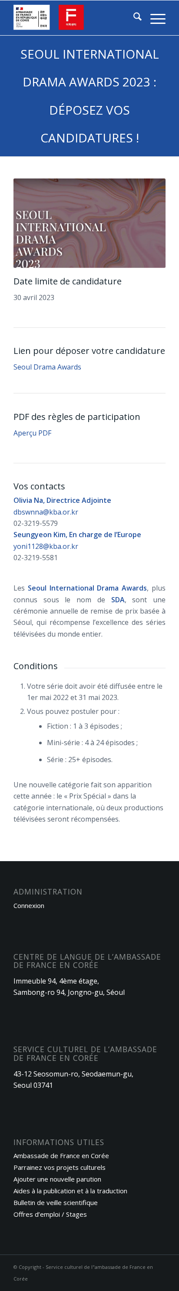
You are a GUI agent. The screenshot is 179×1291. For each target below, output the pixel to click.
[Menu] (154, 17)
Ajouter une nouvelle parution (57, 1179)
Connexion (28, 905)
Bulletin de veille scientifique (55, 1202)
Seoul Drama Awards (47, 367)
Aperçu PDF (32, 433)
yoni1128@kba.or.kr (46, 546)
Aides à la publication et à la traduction (70, 1190)
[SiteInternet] (74, 17)
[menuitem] (133, 17)
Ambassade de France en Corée (61, 1155)
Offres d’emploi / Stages (50, 1214)
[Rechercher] (133, 17)
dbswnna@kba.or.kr (46, 512)
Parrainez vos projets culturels (59, 1167)
